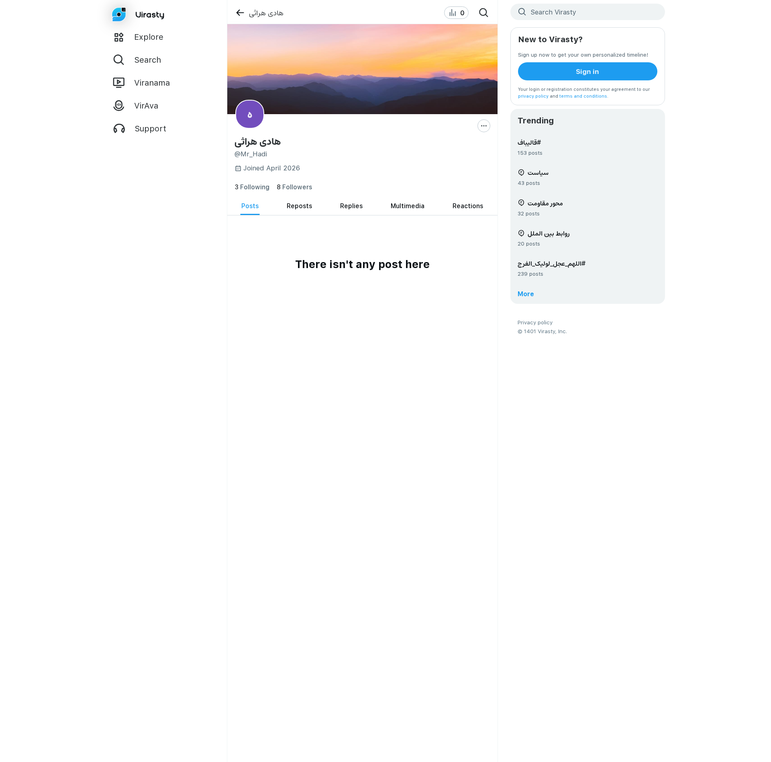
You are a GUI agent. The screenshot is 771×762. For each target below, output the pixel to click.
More (526, 293)
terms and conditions (583, 96)
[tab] (250, 206)
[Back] (240, 12)
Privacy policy (535, 322)
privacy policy (533, 96)
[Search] (483, 12)
